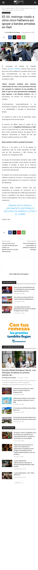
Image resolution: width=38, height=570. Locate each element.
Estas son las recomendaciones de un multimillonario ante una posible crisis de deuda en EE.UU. (24, 289)
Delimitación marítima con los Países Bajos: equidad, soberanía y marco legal (24, 400)
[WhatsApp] (23, 37)
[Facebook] (10, 37)
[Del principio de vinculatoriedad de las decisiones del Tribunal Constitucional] (7, 419)
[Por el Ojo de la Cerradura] (3, 32)
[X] (14, 37)
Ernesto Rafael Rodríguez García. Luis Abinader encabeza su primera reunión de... (19, 372)
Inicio (3, 8)
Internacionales (10, 8)
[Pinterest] (19, 37)
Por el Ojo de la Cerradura (13, 32)
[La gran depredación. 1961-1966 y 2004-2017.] (7, 475)
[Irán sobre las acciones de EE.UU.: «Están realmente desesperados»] (7, 300)
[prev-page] (3, 316)
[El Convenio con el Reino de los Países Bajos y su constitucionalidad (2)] (7, 410)
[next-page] (6, 316)
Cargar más (18, 482)
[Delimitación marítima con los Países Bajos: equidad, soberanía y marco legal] (7, 400)
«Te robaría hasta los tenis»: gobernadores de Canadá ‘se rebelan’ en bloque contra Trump (25, 308)
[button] (3, 2)
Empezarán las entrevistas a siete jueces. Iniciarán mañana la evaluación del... (23, 390)
